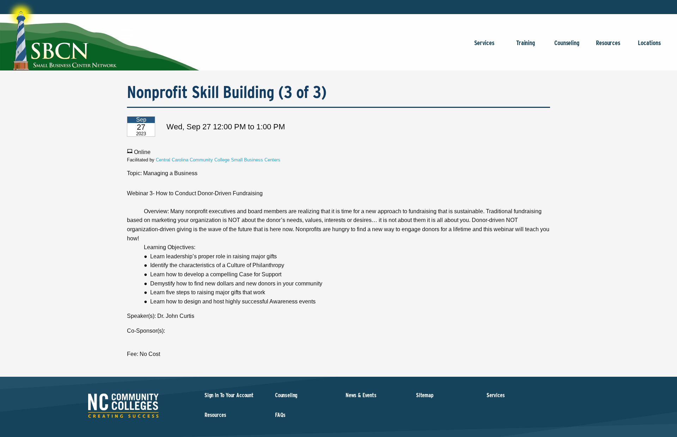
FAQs (280, 415)
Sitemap (424, 395)
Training (525, 43)
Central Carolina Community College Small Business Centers (218, 159)
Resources (608, 43)
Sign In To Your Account (229, 395)
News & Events (361, 395)
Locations (649, 43)
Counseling (566, 43)
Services (484, 43)
